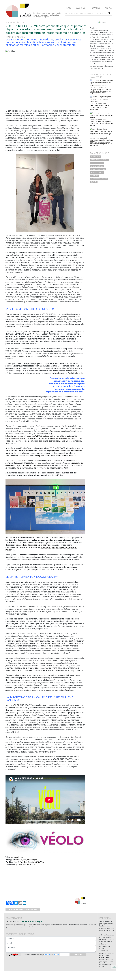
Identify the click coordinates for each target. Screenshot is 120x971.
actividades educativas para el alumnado (34, 545)
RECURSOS (95, 8)
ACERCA (108, 8)
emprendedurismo (98, 169)
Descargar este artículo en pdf (23, 909)
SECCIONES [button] (80, 8)
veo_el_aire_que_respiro (27, 860)
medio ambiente (97, 172)
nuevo (56, 954)
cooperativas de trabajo (99, 160)
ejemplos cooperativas (99, 179)
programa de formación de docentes (65, 451)
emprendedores (97, 166)
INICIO (68, 8)
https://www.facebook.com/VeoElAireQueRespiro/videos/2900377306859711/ (41, 438)
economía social (97, 163)
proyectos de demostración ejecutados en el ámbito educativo (44, 464)
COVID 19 (94, 176)
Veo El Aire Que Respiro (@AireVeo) (29, 862)
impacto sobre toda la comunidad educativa (56, 456)
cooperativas (95, 156)
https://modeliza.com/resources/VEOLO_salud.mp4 (29, 436)
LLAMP (93, 182)
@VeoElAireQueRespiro (26, 864)
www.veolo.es (16, 857)
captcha (47, 954)
